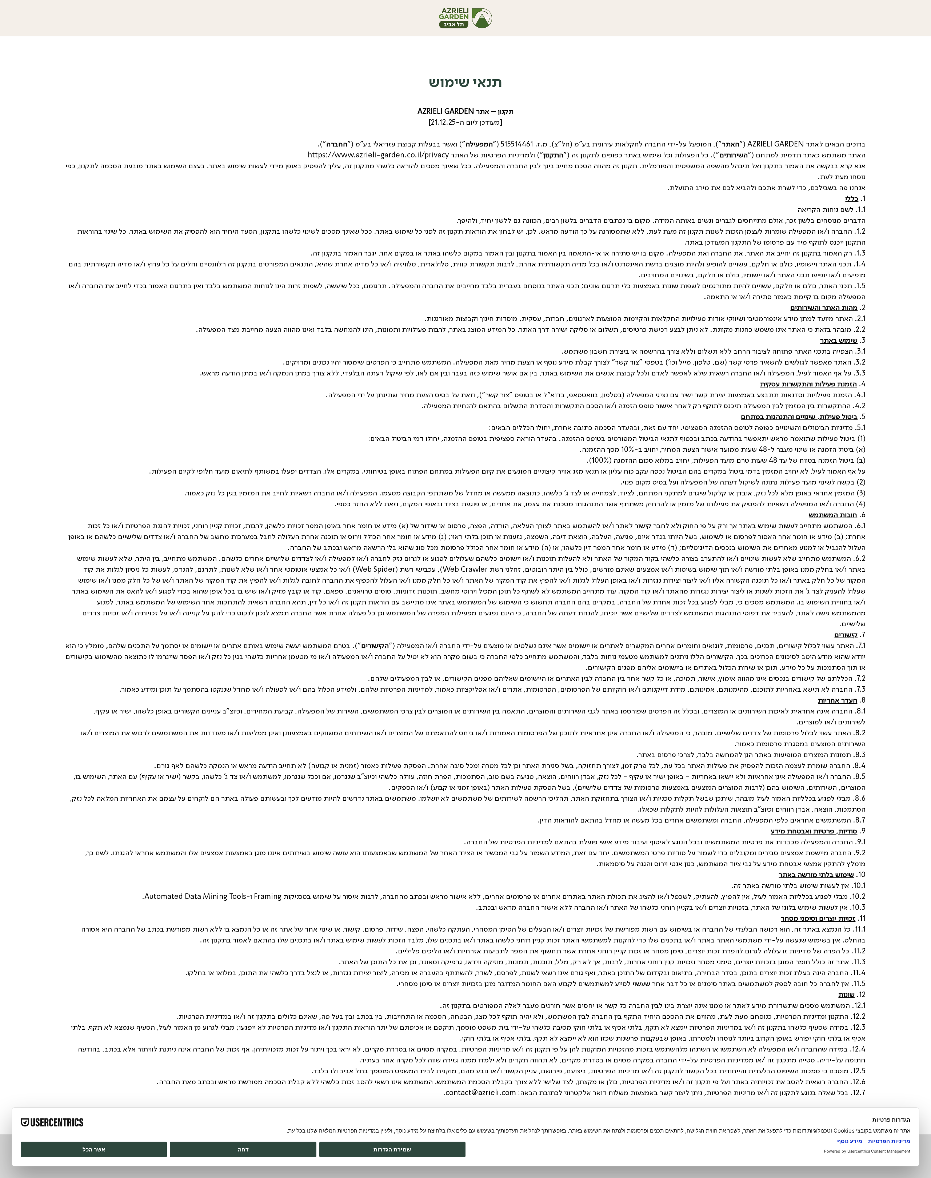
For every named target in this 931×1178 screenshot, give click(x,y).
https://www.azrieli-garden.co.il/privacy (378, 154)
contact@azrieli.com (480, 1092)
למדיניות (539, 841)
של (493, 841)
